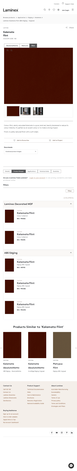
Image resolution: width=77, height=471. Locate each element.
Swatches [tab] (56, 171)
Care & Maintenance (34, 395)
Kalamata (38, 17)
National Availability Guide (35, 403)
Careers (56, 4)
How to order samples (10, 417)
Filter (70, 191)
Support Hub (69, 4)
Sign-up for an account (10, 414)
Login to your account (37, 178)
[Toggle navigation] (73, 10)
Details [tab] (7, 171)
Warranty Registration (34, 400)
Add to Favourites (22, 140)
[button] (71, 465)
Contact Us (7, 392)
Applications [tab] (32, 171)
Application (22, 17)
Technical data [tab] (44, 171)
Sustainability (55, 392)
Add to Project (56, 140)
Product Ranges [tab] (19, 171)
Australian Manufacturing (59, 389)
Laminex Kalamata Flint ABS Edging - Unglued (18, 21)
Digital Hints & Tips (9, 419)
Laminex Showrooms (10, 398)
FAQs (29, 392)
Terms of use (55, 398)
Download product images (13, 151)
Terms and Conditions (58, 403)
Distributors (7, 400)
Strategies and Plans (58, 406)
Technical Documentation (35, 389)
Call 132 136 (7, 389)
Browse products (9, 17)
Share (71, 28)
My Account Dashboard (11, 422)
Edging (30, 17)
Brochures (30, 398)
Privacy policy (55, 400)
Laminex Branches (9, 395)
